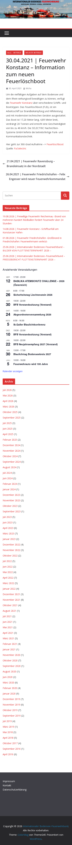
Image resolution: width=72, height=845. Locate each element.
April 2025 (8, 434)
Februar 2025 (10, 439)
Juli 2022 (7, 561)
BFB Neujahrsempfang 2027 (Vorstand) (35, 344)
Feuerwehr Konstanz (21, 102)
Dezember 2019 (11, 699)
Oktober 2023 (10, 505)
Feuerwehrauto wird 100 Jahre (30, 364)
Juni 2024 (8, 478)
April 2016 (8, 754)
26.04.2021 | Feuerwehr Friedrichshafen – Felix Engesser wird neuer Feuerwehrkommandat (35, 176)
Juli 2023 (7, 517)
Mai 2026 (8, 395)
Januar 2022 (9, 588)
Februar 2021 (10, 643)
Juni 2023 (8, 522)
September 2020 (12, 666)
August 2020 (9, 671)
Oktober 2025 (10, 412)
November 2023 (11, 500)
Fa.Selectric (20, 148)
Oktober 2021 (10, 605)
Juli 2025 (7, 423)
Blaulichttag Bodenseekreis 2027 (32, 354)
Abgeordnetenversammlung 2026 (32, 314)
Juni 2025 (8, 428)
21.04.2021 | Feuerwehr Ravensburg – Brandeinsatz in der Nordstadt (31, 163)
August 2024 (9, 467)
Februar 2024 (10, 483)
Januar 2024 (9, 489)
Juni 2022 (8, 566)
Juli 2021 (7, 616)
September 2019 (12, 715)
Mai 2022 (8, 572)
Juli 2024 (7, 472)
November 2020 (11, 654)
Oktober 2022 (10, 555)
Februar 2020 (10, 688)
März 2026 (8, 406)
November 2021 (11, 599)
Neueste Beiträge (34, 53)
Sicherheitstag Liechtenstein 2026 (32, 294)
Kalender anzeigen (13, 371)
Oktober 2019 (10, 710)
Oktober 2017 (10, 743)
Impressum (9, 781)
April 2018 (8, 737)
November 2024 (11, 450)
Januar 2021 (9, 649)
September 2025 (12, 417)
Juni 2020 (8, 677)
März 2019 (8, 726)
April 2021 (8, 632)
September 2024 (12, 461)
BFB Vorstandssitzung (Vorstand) (32, 304)
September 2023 (12, 511)
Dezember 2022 (11, 544)
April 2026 (8, 401)
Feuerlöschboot (55, 144)
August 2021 (9, 610)
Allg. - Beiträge (14, 53)
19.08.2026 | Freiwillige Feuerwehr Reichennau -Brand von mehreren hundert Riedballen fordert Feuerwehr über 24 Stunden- (34, 220)
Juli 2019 (7, 721)
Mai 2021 (8, 627)
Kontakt (7, 785)
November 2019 (11, 704)
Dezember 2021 (11, 594)
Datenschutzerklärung (14, 789)
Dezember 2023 (11, 494)
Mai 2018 (8, 732)
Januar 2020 (9, 693)
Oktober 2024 (10, 456)
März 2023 (8, 533)
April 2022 (8, 577)
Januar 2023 (9, 539)
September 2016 (12, 748)
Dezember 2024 (11, 445)
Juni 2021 (8, 621)
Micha (28, 88)
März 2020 (8, 682)
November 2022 (11, 550)
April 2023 (8, 528)
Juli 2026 (7, 390)
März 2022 (8, 583)
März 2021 (8, 638)
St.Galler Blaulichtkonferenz (29, 324)
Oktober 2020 (10, 660)
